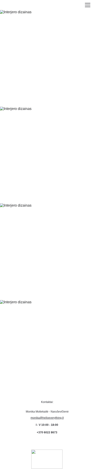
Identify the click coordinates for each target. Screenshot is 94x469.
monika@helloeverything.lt (47, 417)
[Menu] (87, 5)
